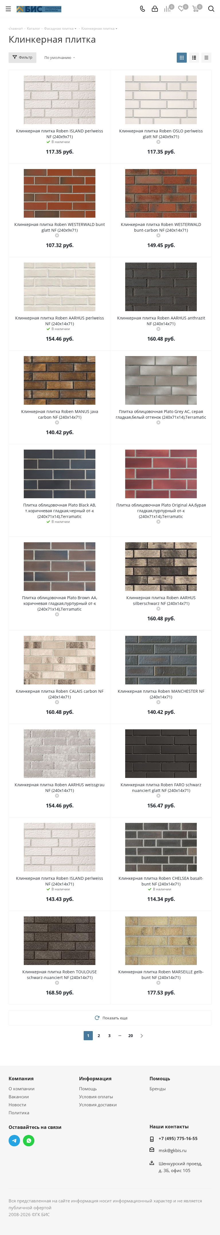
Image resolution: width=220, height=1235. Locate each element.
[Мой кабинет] (155, 9)
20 (130, 1035)
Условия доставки (98, 1104)
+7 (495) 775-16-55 (178, 1138)
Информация (95, 1078)
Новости (17, 1104)
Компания (21, 1078)
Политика (19, 1112)
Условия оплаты (96, 1096)
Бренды (158, 1088)
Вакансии (19, 1096)
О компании (22, 1088)
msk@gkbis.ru (172, 1150)
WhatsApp (28, 1140)
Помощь (88, 1088)
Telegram (14, 1140)
